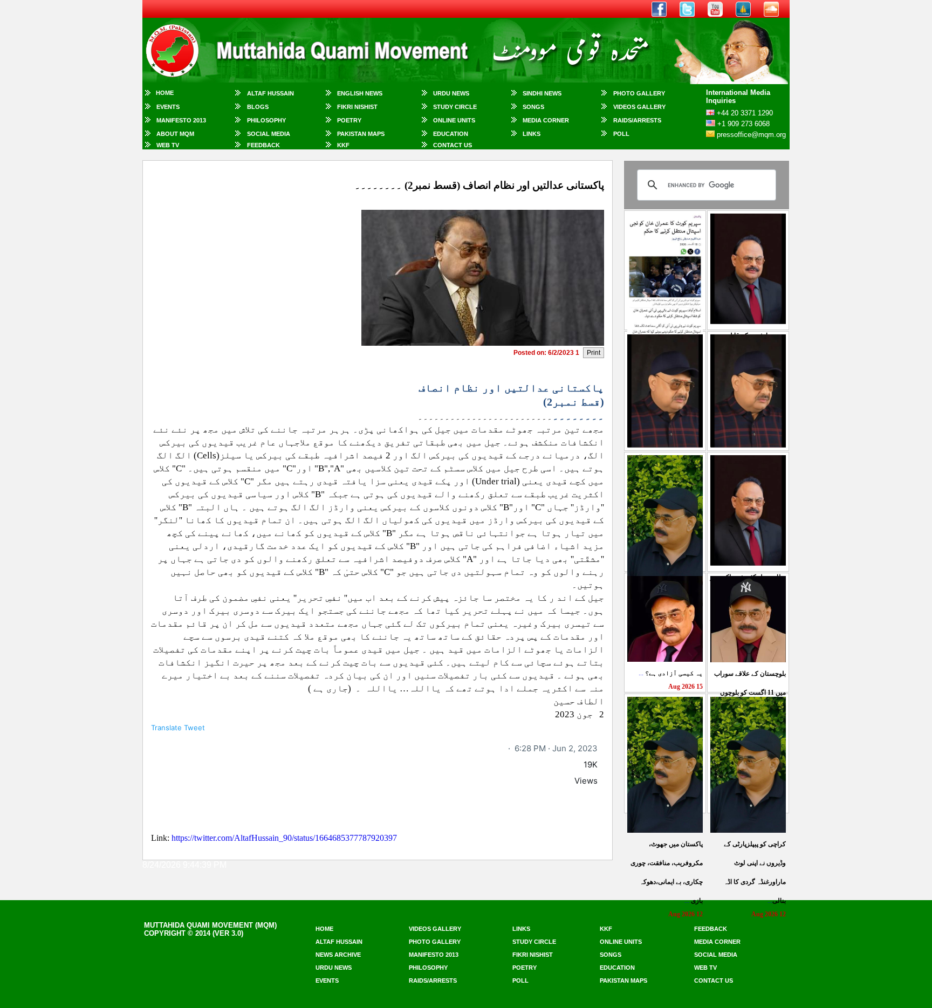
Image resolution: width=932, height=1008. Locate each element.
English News (359, 93)
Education (450, 134)
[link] (556, 748)
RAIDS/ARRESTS (637, 120)
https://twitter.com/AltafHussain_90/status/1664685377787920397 (284, 837)
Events (168, 107)
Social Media (268, 134)
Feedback (263, 145)
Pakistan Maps (361, 134)
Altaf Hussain (270, 93)
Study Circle (455, 107)
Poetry (349, 120)
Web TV (167, 145)
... (671, 673)
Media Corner (546, 120)
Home (165, 93)
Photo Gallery (639, 93)
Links (531, 134)
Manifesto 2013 (181, 120)
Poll (621, 134)
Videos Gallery (639, 107)
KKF (343, 145)
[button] (377, 727)
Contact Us (452, 145)
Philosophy (266, 120)
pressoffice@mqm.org (751, 135)
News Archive (338, 954)
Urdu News (451, 93)
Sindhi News (542, 93)
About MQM (175, 134)
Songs (533, 107)
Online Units (454, 120)
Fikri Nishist (357, 107)
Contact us (713, 980)
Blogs (258, 107)
